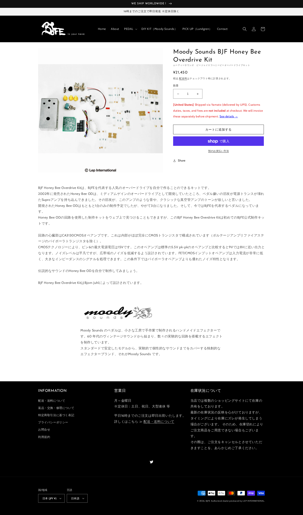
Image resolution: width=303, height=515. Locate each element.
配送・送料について (51, 401)
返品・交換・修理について (56, 408)
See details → (229, 116)
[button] (130, 29)
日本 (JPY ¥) (49, 498)
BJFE (208, 501)
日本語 (75, 498)
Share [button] (182, 161)
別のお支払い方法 (218, 151)
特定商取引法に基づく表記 (56, 415)
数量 (176, 85)
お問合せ (44, 429)
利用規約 (44, 437)
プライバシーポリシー (53, 422)
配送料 (183, 78)
